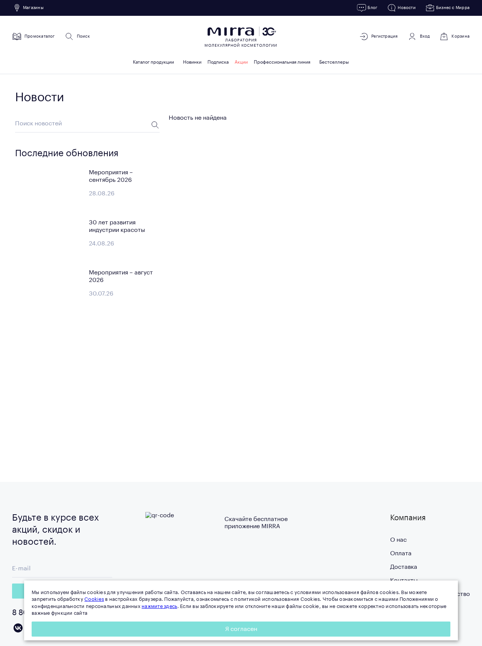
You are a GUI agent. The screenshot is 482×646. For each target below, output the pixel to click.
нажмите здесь (159, 606)
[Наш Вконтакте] (18, 628)
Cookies (94, 599)
